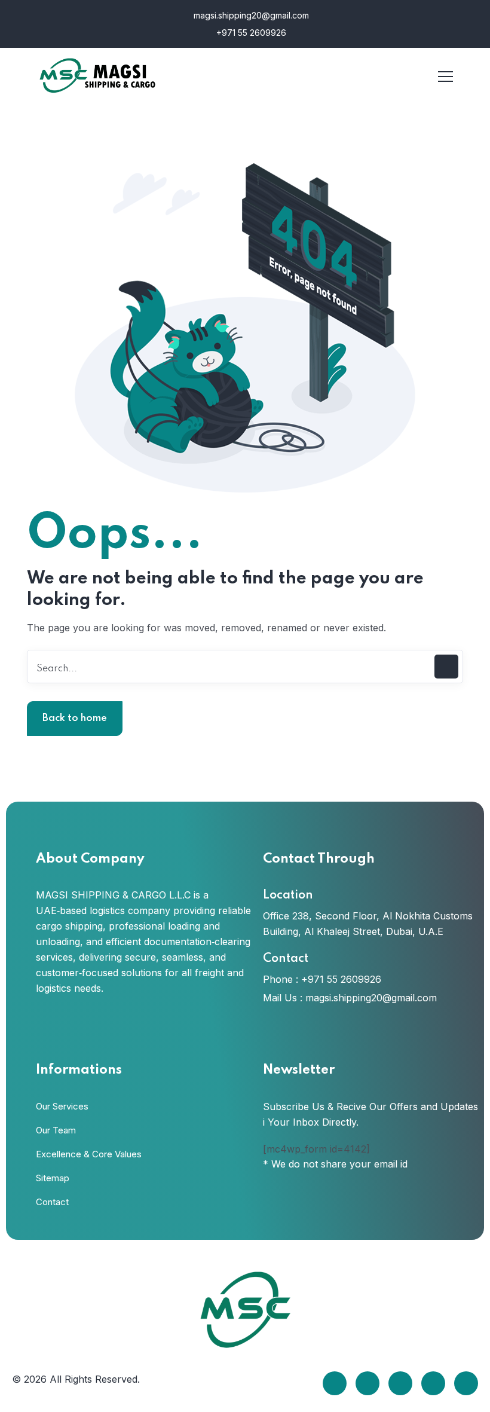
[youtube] (466, 1383)
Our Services (62, 1106)
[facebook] (335, 1383)
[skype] (400, 1383)
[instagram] (433, 1383)
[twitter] (367, 1383)
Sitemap (52, 1178)
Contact (52, 1202)
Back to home (74, 718)
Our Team (56, 1130)
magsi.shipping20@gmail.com (250, 15)
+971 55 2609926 (250, 32)
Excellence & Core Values (89, 1154)
